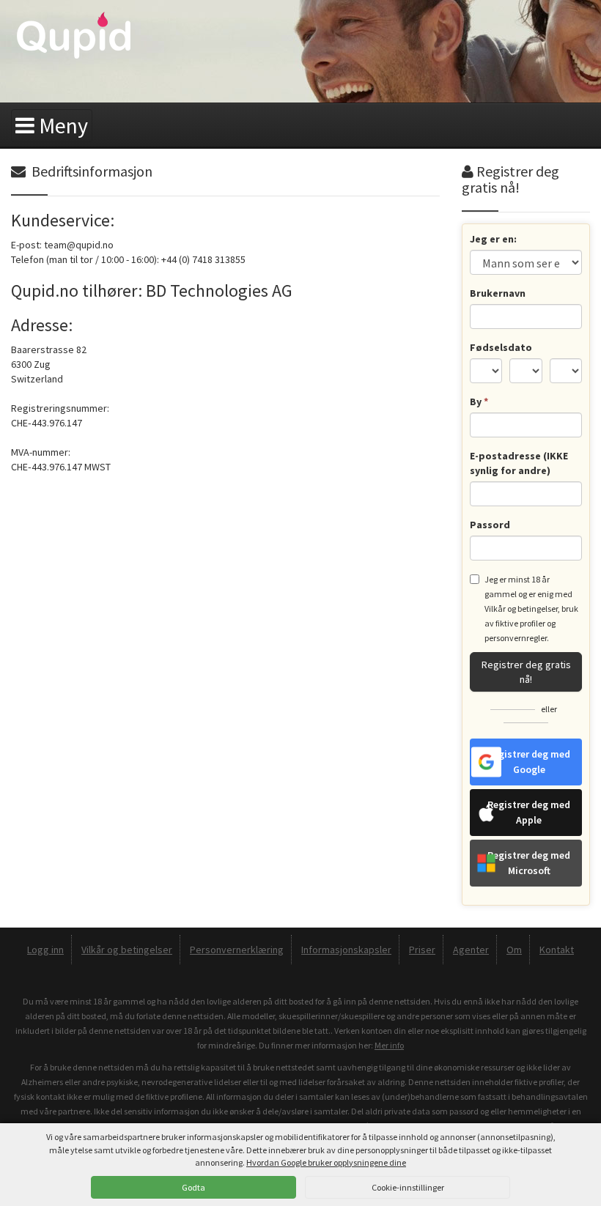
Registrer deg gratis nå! (526, 672)
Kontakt (556, 949)
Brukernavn (498, 293)
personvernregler (515, 637)
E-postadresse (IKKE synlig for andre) (519, 463)
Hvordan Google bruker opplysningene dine (326, 1162)
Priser (422, 949)
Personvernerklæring (237, 949)
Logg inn (45, 949)
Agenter (471, 949)
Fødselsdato (501, 347)
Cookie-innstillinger (408, 1187)
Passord (490, 524)
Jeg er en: (493, 238)
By (479, 401)
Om (514, 949)
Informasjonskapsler (346, 949)
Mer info (389, 1045)
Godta (193, 1187)
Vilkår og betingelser (521, 608)
